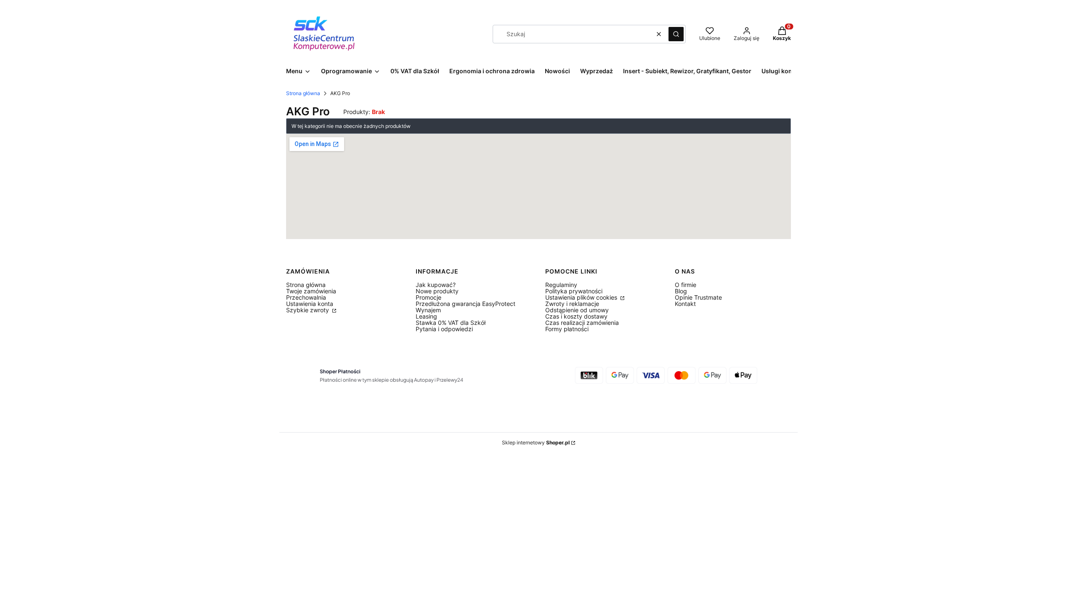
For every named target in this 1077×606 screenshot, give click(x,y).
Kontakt (685, 303)
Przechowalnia (306, 297)
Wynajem (428, 310)
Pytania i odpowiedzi (444, 328)
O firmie (685, 284)
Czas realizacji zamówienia (582, 322)
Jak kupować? (436, 284)
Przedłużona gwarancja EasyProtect (465, 303)
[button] (676, 34)
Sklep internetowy (536, 442)
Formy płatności (567, 328)
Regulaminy (561, 284)
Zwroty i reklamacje (572, 303)
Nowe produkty (437, 291)
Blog (681, 291)
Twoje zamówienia (311, 291)
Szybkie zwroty (308, 310)
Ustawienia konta (309, 303)
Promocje (428, 297)
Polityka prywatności (573, 291)
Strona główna (303, 93)
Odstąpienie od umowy (577, 310)
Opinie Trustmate (698, 297)
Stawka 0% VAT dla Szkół (450, 322)
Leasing (426, 316)
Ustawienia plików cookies (582, 297)
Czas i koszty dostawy (576, 316)
